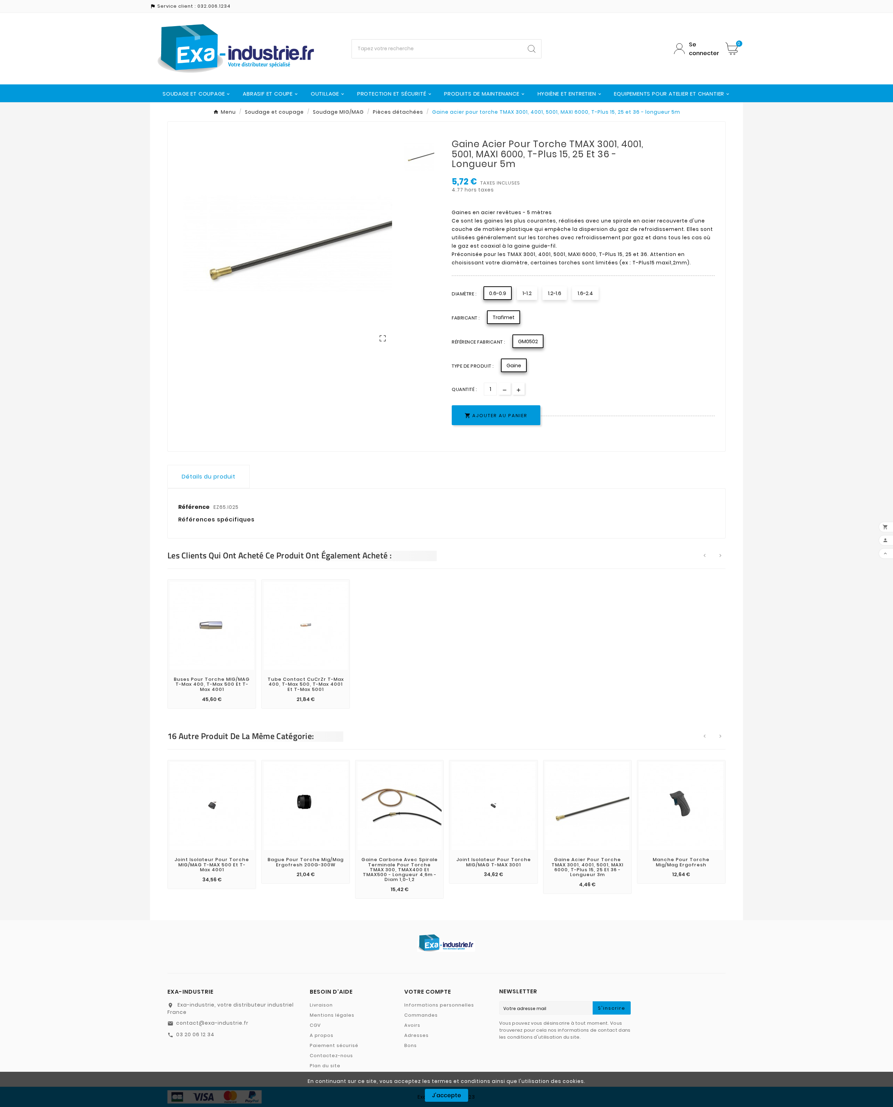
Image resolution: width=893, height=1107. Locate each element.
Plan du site (325, 1065)
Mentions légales (332, 1015)
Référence (194, 507)
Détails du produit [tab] (208, 477)
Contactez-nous (331, 1055)
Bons (410, 1045)
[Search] (531, 49)
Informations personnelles (439, 1005)
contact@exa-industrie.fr (212, 1022)
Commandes (421, 1015)
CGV (315, 1025)
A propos (321, 1035)
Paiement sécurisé (334, 1045)
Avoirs (412, 1025)
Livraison (321, 1005)
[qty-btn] (518, 389)
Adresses (416, 1035)
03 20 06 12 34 (195, 1034)
